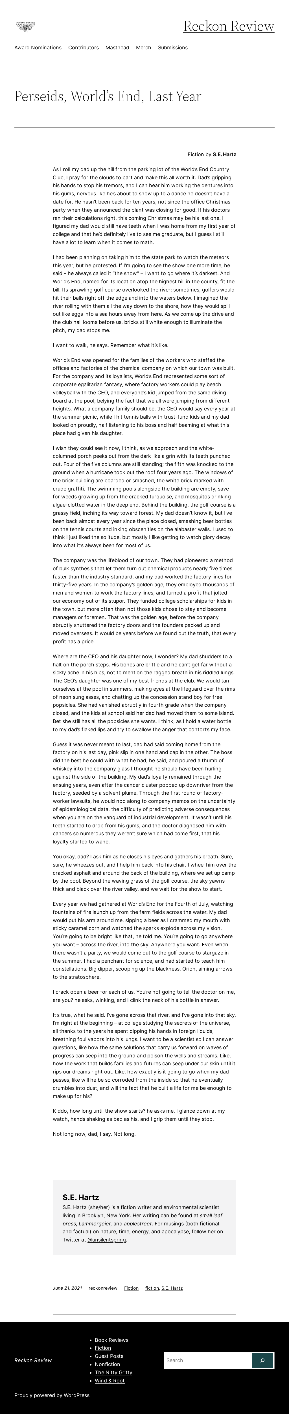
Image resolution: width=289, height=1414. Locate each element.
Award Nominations (38, 47)
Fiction (131, 1288)
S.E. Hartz (172, 1288)
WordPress (76, 1395)
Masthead (117, 47)
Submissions (173, 47)
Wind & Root (110, 1381)
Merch (143, 47)
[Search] (262, 1360)
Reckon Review (229, 26)
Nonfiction (107, 1364)
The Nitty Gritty (113, 1372)
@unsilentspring (106, 1240)
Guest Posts (109, 1356)
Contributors (83, 47)
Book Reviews (111, 1340)
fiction (152, 1288)
